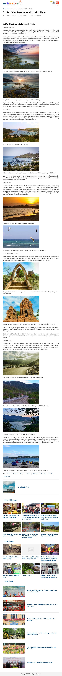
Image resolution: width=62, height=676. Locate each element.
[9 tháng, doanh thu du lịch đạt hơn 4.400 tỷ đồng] (50, 527)
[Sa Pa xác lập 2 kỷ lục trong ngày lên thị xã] (14, 662)
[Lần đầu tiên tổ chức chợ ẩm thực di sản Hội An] (12, 508)
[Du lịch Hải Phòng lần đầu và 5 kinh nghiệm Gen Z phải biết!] (14, 619)
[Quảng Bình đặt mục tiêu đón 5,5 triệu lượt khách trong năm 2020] (31, 527)
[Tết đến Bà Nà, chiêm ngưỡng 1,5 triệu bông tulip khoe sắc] (14, 648)
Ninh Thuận (36, 473)
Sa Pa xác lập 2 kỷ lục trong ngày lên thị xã (39, 662)
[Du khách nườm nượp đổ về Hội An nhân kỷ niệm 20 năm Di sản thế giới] (31, 508)
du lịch (22, 473)
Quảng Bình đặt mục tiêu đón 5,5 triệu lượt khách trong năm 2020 (30, 536)
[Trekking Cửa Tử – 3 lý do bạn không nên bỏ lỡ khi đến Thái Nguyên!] (14, 633)
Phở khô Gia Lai (27, 575)
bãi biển (9, 473)
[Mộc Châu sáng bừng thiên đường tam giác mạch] (31, 549)
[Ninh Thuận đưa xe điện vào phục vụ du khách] (12, 527)
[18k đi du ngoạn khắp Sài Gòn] (12, 568)
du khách (15, 473)
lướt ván (28, 473)
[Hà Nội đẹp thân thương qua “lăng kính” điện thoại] (50, 568)
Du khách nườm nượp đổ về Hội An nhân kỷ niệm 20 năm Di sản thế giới (31, 517)
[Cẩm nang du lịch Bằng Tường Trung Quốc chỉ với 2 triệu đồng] (14, 605)
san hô (50, 473)
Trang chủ (5, 9)
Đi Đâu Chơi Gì (23, 487)
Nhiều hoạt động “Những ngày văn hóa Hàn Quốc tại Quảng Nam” (49, 517)
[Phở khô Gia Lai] (31, 568)
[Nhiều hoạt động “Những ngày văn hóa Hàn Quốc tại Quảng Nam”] (50, 508)
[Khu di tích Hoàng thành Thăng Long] (12, 549)
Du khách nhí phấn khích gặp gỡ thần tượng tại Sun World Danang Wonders (49, 558)
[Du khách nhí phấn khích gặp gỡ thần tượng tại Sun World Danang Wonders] (50, 549)
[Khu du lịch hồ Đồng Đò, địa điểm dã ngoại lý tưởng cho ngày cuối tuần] (14, 591)
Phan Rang (43, 473)
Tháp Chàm (7, 476)
